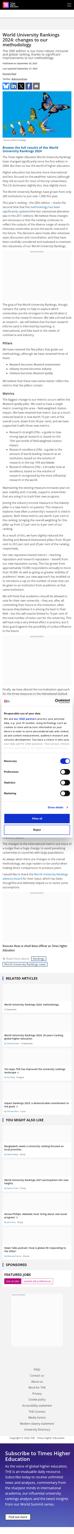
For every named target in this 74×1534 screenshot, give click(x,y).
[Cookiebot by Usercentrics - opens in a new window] (55, 701)
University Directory (37, 1429)
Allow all (37, 818)
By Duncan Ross (11, 1111)
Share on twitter (21, 86)
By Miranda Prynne (12, 1256)
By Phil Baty (9, 1077)
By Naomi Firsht (11, 1188)
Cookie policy (37, 1399)
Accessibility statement (37, 1405)
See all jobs (12, 1281)
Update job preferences (37, 1281)
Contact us (37, 1375)
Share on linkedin (13, 86)
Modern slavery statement (37, 1424)
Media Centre (37, 1417)
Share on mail (36, 86)
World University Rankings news (25, 964)
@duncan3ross (19, 79)
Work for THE (37, 1387)
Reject (37, 829)
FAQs (37, 1369)
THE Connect (37, 1412)
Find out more (18, 1517)
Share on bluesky (6, 86)
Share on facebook (28, 86)
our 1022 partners (25, 718)
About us (37, 1382)
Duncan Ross (9, 73)
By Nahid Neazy (11, 1154)
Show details (55, 807)
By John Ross (10, 1222)
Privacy (37, 1393)
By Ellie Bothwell (11, 1043)
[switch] (65, 772)
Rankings (39, 959)
